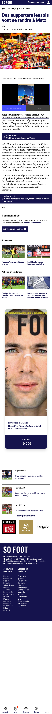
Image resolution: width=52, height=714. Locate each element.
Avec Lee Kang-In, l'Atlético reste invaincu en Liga (23, 485)
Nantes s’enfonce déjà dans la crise (11, 247)
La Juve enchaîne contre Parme (15, 503)
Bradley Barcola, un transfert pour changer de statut (13, 280)
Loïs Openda (8, 606)
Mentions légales (37, 559)
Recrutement (33, 563)
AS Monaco (22, 603)
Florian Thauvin (6, 589)
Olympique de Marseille (23, 591)
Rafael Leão (8, 592)
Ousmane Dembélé (7, 602)
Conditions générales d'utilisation (19, 561)
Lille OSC (21, 585)
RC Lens (21, 594)
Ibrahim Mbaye (6, 598)
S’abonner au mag (36, 2)
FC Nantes (22, 606)
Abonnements (11, 557)
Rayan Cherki (8, 594)
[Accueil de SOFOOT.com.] (7, 2)
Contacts (26, 557)
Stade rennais (23, 601)
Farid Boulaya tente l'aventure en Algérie (36, 247)
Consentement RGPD (14, 563)
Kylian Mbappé (6, 609)
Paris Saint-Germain (22, 582)
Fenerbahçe (22, 588)
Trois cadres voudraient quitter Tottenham (20, 468)
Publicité (41, 561)
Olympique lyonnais (22, 577)
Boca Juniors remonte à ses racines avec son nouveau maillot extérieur (38, 280)
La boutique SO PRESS (15, 559)
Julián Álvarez (9, 585)
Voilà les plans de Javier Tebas (20, 138)
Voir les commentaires (13, 229)
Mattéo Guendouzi (7, 577)
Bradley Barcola (6, 582)
